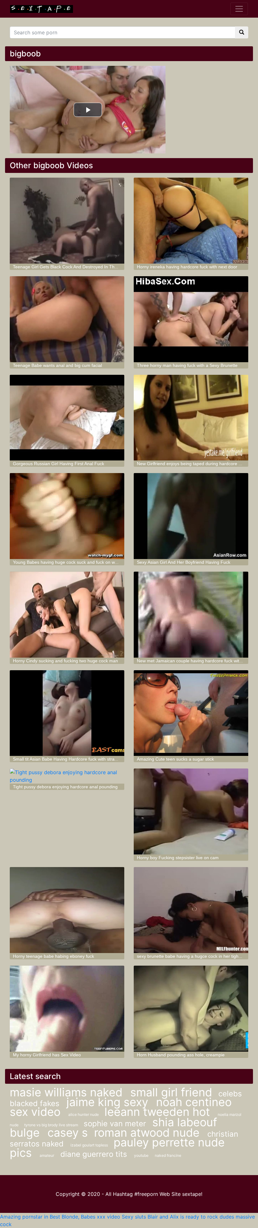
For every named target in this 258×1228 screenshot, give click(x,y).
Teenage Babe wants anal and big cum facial (57, 365)
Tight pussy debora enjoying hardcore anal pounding (65, 786)
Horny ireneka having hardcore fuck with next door (187, 266)
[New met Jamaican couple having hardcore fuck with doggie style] (191, 615)
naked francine (168, 1155)
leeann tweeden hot (158, 1112)
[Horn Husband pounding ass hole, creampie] (191, 1009)
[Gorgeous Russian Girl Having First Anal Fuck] (67, 418)
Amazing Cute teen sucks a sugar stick (175, 759)
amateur (47, 1155)
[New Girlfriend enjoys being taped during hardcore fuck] (191, 418)
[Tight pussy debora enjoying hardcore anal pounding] (67, 776)
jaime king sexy (108, 1102)
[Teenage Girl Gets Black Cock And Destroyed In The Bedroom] (67, 221)
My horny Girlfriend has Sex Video (47, 1054)
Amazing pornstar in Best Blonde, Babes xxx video (60, 1217)
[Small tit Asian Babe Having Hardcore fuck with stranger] (67, 713)
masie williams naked (68, 1092)
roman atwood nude (148, 1132)
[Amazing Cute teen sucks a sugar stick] (191, 713)
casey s (68, 1132)
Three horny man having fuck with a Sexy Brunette (187, 365)
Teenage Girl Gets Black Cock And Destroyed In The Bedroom (75, 266)
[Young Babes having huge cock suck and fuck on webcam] (67, 516)
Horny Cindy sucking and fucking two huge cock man (65, 660)
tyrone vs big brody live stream (51, 1124)
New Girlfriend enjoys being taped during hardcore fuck (192, 463)
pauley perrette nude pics (117, 1147)
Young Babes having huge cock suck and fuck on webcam (70, 562)
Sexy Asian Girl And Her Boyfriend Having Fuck (183, 562)
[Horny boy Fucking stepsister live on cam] (191, 811)
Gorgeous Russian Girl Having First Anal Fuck (58, 463)
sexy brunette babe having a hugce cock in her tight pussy (195, 956)
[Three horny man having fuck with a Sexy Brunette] (191, 319)
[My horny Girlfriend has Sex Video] (67, 1009)
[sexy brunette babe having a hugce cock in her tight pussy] (191, 910)
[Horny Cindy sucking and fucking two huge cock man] (67, 615)
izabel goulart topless (89, 1145)
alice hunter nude (84, 1114)
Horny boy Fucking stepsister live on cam (178, 857)
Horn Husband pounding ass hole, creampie (181, 1054)
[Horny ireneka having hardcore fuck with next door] (191, 221)
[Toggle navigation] (239, 9)
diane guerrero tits (94, 1154)
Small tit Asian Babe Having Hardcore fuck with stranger (68, 759)
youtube (141, 1155)
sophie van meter (115, 1123)
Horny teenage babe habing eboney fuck (53, 956)
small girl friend (171, 1092)
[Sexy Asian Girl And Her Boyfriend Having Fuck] (191, 516)
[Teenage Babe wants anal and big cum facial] (67, 319)
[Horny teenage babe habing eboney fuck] (67, 910)
